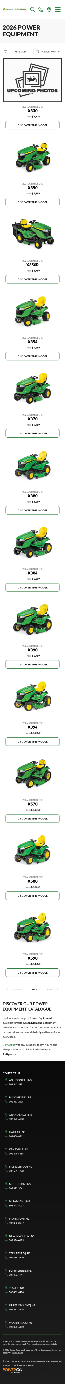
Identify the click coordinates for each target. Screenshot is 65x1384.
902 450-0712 (16, 1136)
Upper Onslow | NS (22, 1305)
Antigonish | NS (20, 1080)
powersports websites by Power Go (46, 1361)
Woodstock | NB (21, 1322)
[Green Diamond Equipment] (15, 9)
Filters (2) (20, 51)
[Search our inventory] (33, 9)
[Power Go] (32, 1370)
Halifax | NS (17, 1131)
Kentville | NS (18, 1149)
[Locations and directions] (49, 9)
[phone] (41, 9)
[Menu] (58, 9)
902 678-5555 (16, 1153)
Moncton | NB (19, 1218)
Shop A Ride (21, 1365)
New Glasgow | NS (21, 1235)
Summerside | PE (20, 1270)
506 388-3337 (16, 1222)
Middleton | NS (20, 1183)
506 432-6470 (16, 1292)
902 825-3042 (16, 1188)
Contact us (9, 1044)
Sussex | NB (16, 1287)
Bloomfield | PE (20, 1097)
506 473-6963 (16, 1118)
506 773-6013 (16, 1205)
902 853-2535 (16, 1101)
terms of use (17, 1352)
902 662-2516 (16, 1309)
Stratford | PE (19, 1253)
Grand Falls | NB (20, 1114)
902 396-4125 (16, 1240)
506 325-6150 (16, 1326)
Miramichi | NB (19, 1201)
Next (50, 989)
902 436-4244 (16, 1274)
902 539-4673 (16, 1170)
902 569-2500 (16, 1257)
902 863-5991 (16, 1084)
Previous (17, 989)
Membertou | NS (20, 1166)
